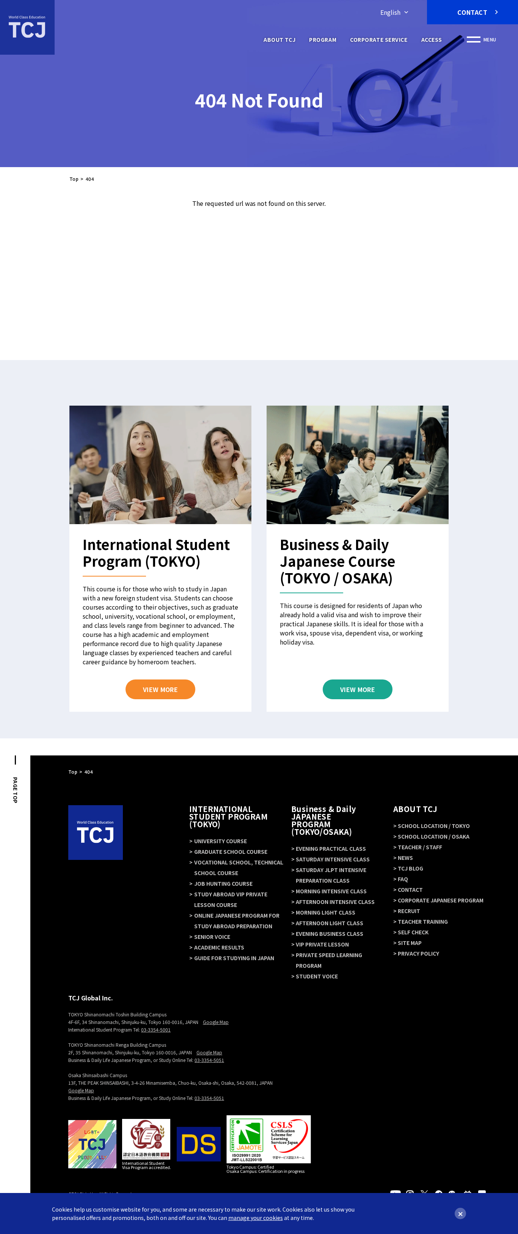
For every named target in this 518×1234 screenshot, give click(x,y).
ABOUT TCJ (279, 39)
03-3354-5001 (156, 1029)
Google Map (216, 1022)
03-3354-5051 (209, 1060)
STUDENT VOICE (317, 976)
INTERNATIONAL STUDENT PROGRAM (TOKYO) (228, 816)
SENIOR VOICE (212, 936)
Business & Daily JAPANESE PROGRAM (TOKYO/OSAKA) (323, 820)
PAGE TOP (15, 790)
